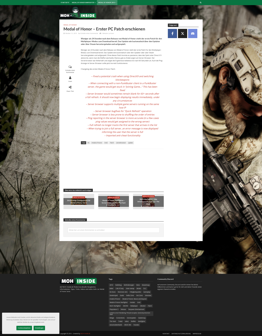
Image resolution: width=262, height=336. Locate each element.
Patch (112, 143)
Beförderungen (129, 285)
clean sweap (130, 288)
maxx (70, 81)
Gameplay (146, 292)
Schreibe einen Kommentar (89, 33)
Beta (138, 285)
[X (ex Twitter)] (182, 33)
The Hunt (113, 321)
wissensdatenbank (116, 325)
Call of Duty (120, 288)
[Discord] (192, 33)
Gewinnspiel (114, 295)
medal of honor (97, 143)
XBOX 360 (127, 325)
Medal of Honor (70, 25)
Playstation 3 (114, 309)
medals (132, 302)
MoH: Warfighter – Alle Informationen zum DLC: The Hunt (148, 201)
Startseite (65, 2)
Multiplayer (134, 306)
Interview (148, 295)
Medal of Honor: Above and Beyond (134, 299)
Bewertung (145, 285)
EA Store (112, 292)
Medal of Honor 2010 (106, 2)
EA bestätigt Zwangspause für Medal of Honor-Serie (78, 201)
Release (123, 309)
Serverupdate (131, 318)
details (139, 288)
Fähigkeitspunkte (135, 292)
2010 (111, 285)
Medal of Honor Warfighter (83, 2)
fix (88, 143)
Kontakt (166, 334)
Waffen (133, 321)
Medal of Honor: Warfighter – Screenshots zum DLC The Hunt (114, 201)
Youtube (136, 325)
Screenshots (120, 318)
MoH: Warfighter (115, 306)
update (130, 143)
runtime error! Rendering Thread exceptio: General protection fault (130, 313)
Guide (122, 295)
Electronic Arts (122, 292)
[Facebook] (172, 33)
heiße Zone (130, 295)
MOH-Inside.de (85, 333)
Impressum (197, 334)
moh (106, 143)
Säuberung (141, 318)
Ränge (112, 318)
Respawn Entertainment (136, 309)
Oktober (143, 306)
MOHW (125, 306)
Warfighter (141, 321)
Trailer (120, 321)
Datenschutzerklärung (181, 334)
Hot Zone (139, 295)
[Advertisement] (165, 11)
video (127, 321)
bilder (111, 288)
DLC (144, 288)
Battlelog (118, 285)
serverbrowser (121, 143)
